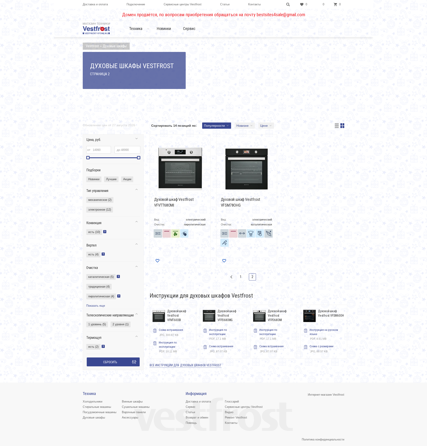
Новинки (164, 28)
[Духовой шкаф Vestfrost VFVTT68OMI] (180, 169)
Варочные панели (134, 412)
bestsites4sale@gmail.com (281, 14)
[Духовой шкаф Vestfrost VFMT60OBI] (158, 316)
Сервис (189, 28)
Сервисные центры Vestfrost (182, 4)
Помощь (191, 422)
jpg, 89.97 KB (321, 349)
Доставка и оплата (95, 4)
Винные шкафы (132, 401)
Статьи (225, 4)
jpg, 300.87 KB (171, 332)
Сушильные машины (135, 407)
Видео (229, 412)
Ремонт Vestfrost (236, 417)
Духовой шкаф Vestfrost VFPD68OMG (227, 315)
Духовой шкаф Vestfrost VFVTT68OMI (174, 202)
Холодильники (92, 401)
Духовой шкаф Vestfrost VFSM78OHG (240, 202)
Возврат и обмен (197, 417)
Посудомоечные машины (99, 412)
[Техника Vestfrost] (96, 28)
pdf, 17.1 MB (218, 334)
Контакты (254, 4)
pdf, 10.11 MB (168, 347)
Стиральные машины (97, 407)
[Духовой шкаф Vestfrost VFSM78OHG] (246, 169)
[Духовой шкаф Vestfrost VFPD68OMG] (209, 316)
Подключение (136, 4)
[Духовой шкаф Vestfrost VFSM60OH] (309, 316)
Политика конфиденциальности (323, 439)
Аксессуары (130, 417)
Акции (127, 179)
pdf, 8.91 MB (324, 334)
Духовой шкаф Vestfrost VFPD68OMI (277, 315)
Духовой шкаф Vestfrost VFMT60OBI (176, 315)
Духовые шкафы (94, 417)
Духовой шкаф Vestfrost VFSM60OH (331, 313)
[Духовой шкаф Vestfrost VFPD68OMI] (259, 316)
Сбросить (110, 362)
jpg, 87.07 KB (221, 349)
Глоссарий (232, 401)
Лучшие (111, 179)
